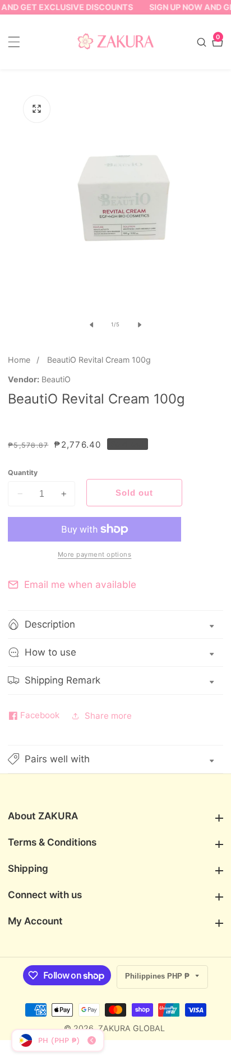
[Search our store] (203, 42)
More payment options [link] (95, 554)
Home (19, 359)
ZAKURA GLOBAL (131, 1028)
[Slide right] (139, 324)
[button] (115, 759)
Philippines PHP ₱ (158, 976)
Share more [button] (108, 715)
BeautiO (56, 379)
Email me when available (80, 584)
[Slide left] (91, 324)
